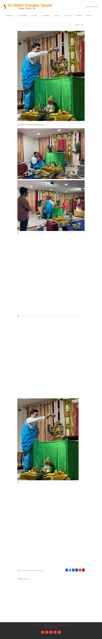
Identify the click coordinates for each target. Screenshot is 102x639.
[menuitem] (11, 15)
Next (82, 25)
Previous (77, 25)
